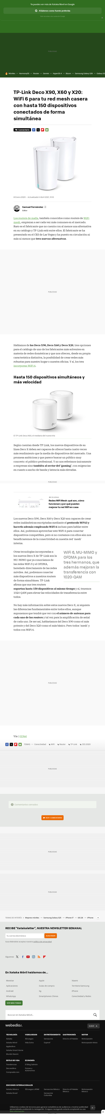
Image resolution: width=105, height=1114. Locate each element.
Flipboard (42, 129)
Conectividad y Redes (81, 996)
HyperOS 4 (57, 73)
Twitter (38, 129)
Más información (17, 1111)
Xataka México (12, 1089)
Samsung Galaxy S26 (84, 73)
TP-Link (73, 744)
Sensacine (48, 1038)
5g (40, 991)
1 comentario (23, 129)
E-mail (47, 129)
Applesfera (10, 1046)
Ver (54, 817)
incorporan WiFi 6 (25, 365)
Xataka (9, 1038)
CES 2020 (86, 744)
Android (9, 991)
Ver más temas (14, 1003)
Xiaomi (75, 980)
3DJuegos (29, 1038)
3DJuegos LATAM (32, 1089)
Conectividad (40, 744)
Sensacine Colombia (48, 1094)
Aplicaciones (12, 985)
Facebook (33, 129)
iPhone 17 (70, 917)
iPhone (75, 991)
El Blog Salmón (31, 1064)
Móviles (12, 73)
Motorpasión (87, 1038)
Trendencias (11, 1064)
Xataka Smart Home (14, 1050)
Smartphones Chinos (48, 996)
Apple (41, 980)
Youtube (28, 956)
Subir (91, 1026)
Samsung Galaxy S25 (52, 917)
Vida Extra (29, 1042)
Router (36, 73)
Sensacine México (52, 1089)
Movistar (10, 980)
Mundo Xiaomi (12, 1054)
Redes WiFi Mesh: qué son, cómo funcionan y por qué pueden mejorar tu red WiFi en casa (66, 504)
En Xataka (55, 497)
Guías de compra (46, 985)
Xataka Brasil (11, 1093)
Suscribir (50, 935)
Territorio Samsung (80, 985)
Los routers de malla (26, 218)
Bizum (68, 73)
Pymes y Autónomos (30, 1069)
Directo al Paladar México (70, 1090)
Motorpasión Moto (89, 1042)
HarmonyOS (24, 73)
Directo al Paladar (70, 1038)
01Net (23, 736)
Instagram (33, 956)
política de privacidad (42, 941)
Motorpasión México (87, 1090)
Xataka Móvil (11, 1042)
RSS (39, 956)
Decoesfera (11, 1068)
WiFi (53, 744)
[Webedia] (13, 1025)
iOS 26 (80, 917)
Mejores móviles (32, 917)
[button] (34, 207)
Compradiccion (12, 1072)
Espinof (47, 1042)
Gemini (46, 73)
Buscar (95, 1014)
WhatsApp (11, 996)
